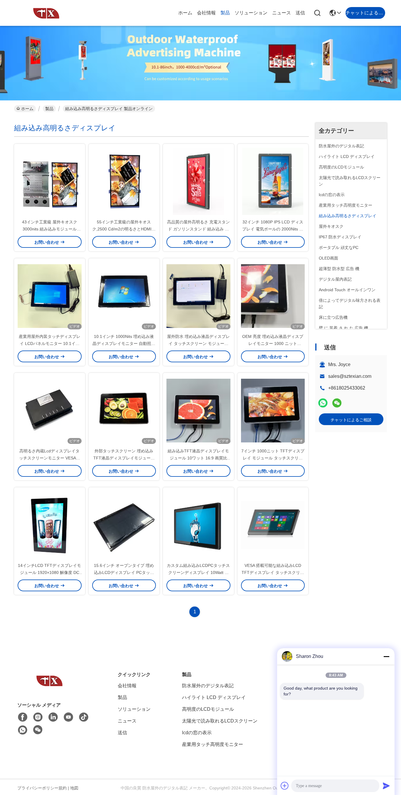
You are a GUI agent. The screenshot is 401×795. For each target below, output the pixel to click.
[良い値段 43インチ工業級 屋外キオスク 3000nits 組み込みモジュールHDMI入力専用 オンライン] (50, 181)
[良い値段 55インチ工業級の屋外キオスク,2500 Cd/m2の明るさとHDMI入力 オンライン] (124, 181)
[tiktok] (83, 717)
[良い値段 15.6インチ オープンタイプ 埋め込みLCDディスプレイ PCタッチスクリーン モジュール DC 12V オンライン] (124, 524)
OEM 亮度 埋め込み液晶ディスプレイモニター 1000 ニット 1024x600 (272, 343)
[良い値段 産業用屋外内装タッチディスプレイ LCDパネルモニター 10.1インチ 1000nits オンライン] (50, 295)
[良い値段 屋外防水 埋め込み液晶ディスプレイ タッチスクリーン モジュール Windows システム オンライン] (198, 295)
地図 (74, 788)
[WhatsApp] (323, 403)
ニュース (281, 12)
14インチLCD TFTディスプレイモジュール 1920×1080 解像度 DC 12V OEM (49, 572)
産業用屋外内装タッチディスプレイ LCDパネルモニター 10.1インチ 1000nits (49, 343)
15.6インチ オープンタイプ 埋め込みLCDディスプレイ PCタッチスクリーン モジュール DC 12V (124, 572)
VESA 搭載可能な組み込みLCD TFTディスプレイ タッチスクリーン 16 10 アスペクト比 (273, 572)
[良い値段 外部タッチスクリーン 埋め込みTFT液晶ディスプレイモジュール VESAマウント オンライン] (124, 410)
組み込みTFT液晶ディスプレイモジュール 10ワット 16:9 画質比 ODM (198, 458)
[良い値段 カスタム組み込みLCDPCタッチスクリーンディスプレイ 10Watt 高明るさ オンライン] (198, 524)
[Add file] (285, 785)
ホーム (185, 12)
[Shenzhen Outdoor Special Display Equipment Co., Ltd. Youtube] (68, 717)
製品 (225, 12)
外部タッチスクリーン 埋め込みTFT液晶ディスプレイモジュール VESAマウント (124, 458)
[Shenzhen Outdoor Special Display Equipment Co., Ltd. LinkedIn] (53, 717)
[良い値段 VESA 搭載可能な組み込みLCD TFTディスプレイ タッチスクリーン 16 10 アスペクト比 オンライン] (273, 524)
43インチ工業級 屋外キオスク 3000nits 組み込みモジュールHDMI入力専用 (49, 229)
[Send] (386, 785)
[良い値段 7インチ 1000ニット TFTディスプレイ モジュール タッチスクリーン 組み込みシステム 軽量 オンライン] (273, 410)
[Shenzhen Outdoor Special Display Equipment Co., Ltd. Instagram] (38, 717)
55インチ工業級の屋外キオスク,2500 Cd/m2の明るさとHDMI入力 (124, 229)
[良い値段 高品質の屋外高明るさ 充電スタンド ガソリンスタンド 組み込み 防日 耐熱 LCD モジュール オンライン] (198, 181)
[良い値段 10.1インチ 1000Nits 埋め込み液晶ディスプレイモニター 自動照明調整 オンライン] (124, 295)
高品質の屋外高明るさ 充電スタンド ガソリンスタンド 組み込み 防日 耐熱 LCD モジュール (198, 229)
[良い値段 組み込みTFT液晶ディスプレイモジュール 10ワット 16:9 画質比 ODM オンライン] (198, 410)
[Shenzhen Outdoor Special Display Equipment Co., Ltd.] (46, 13)
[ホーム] (49, 687)
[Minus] (386, 656)
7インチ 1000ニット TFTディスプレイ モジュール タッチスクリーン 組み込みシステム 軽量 (272, 458)
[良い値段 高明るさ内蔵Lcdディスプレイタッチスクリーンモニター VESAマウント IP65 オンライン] (50, 410)
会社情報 (206, 12)
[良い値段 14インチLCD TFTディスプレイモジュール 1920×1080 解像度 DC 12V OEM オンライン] (50, 524)
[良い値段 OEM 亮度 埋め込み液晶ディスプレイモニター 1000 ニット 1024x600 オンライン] (273, 295)
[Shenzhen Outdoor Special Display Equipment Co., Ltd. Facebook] (22, 717)
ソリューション (251, 12)
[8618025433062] (22, 730)
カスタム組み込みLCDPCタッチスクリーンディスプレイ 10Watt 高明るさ (198, 572)
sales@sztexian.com (349, 376)
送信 (300, 12)
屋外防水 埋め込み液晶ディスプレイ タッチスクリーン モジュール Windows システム (198, 343)
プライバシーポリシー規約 (42, 788)
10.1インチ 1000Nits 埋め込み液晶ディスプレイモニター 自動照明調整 (123, 343)
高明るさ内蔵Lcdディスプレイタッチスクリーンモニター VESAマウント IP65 (49, 458)
